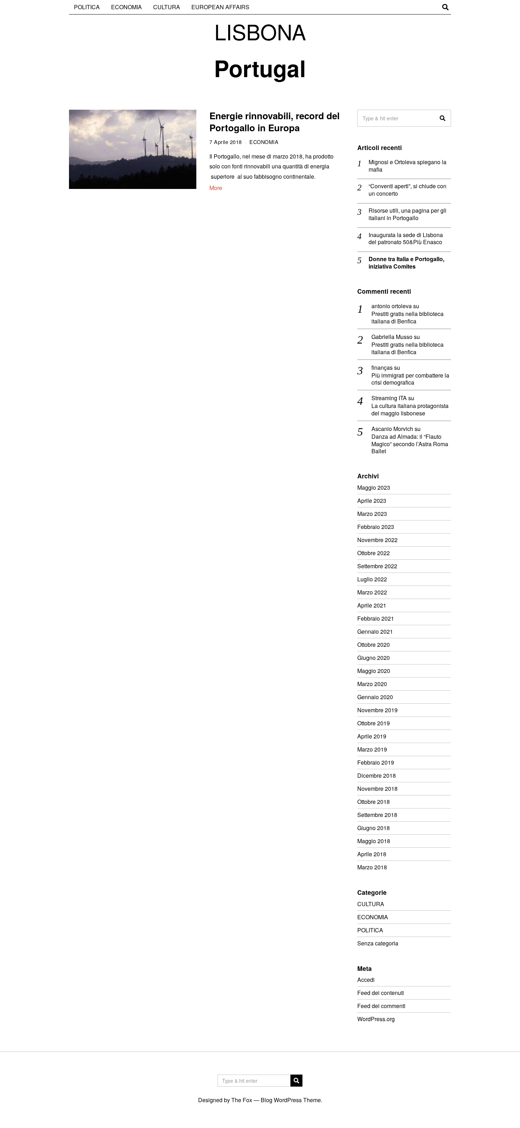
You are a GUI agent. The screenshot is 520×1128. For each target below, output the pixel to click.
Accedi (366, 980)
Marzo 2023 (372, 514)
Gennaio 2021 (375, 631)
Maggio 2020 (373, 671)
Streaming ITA (389, 398)
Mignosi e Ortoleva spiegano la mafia (407, 166)
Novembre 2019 (377, 710)
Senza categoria (377, 943)
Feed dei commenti (381, 1006)
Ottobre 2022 (373, 553)
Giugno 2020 (373, 658)
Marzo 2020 (372, 684)
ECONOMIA (126, 7)
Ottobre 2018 (373, 802)
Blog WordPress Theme (291, 1100)
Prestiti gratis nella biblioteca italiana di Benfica (407, 317)
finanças (382, 367)
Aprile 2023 (371, 500)
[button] (442, 118)
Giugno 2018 (373, 828)
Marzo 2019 (372, 749)
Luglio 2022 (372, 579)
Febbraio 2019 (375, 762)
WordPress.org (376, 1019)
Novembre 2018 (377, 788)
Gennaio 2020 (375, 697)
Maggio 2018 (373, 841)
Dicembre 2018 (376, 775)
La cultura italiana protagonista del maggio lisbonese (410, 409)
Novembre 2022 (377, 540)
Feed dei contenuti (380, 993)
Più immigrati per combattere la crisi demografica (410, 379)
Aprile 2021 (371, 605)
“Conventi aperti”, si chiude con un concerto (407, 190)
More (215, 188)
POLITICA (87, 7)
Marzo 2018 (372, 867)
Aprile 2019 (371, 736)
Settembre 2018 (377, 815)
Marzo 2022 (372, 592)
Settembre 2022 (377, 566)
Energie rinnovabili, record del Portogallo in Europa (274, 121)
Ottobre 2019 (373, 723)
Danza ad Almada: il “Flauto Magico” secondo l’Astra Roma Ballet (409, 444)
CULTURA (166, 7)
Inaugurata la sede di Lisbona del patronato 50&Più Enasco (406, 238)
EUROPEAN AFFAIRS (220, 7)
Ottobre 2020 (373, 644)
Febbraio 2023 (375, 527)
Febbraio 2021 (375, 618)
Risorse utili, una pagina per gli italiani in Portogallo (407, 214)
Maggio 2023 (373, 487)
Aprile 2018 (371, 854)
